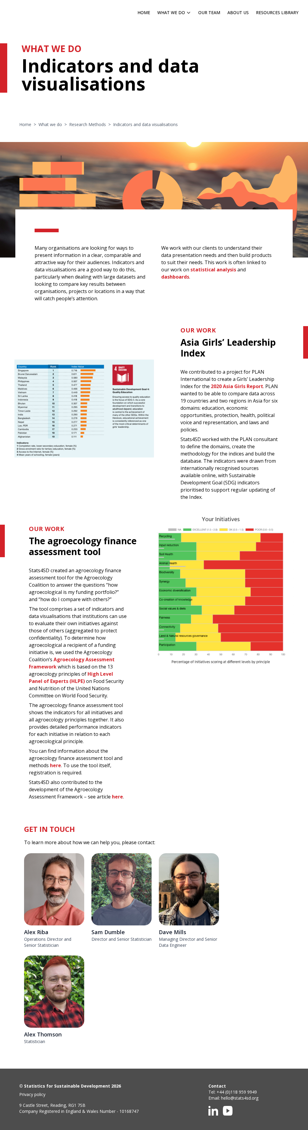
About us (238, 12)
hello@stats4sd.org (239, 1098)
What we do (50, 124)
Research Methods (87, 124)
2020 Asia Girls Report (237, 386)
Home (143, 12)
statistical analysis (213, 269)
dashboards (175, 276)
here (55, 765)
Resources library (277, 12)
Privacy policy (32, 1094)
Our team (209, 12)
